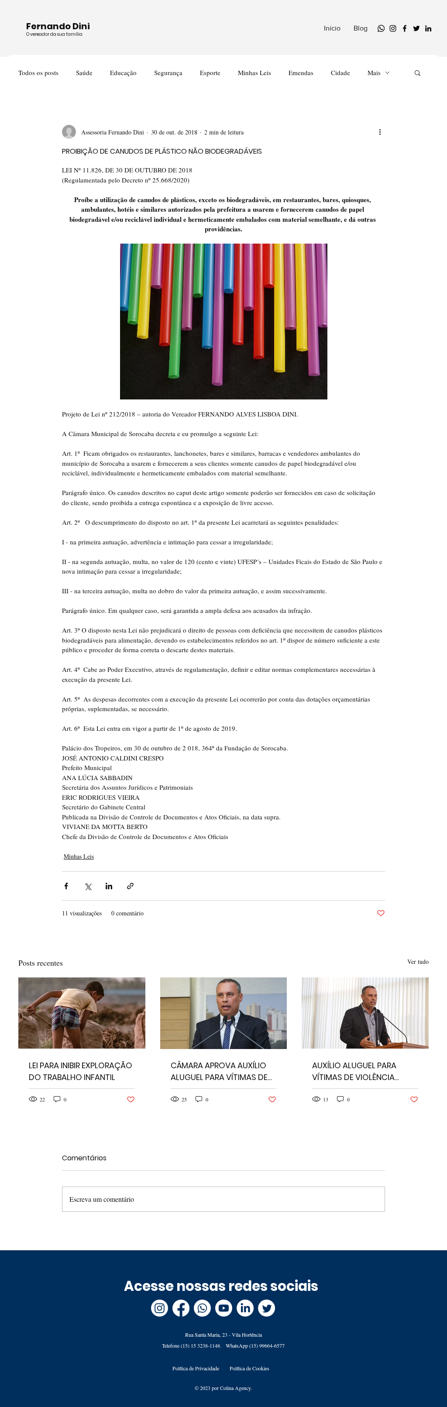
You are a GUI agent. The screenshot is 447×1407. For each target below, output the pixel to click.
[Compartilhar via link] (130, 886)
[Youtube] (223, 1308)
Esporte (210, 72)
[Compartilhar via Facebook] (66, 886)
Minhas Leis (254, 72)
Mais (374, 72)
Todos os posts (38, 72)
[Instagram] (393, 28)
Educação (123, 72)
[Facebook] (404, 28)
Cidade (340, 72)
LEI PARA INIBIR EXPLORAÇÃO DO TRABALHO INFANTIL (80, 1071)
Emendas (301, 72)
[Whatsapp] (381, 28)
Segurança (168, 72)
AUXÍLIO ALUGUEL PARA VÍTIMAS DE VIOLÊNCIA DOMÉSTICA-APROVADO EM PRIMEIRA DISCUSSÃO (364, 1071)
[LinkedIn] (428, 28)
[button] (417, 72)
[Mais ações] (380, 132)
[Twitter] (416, 28)
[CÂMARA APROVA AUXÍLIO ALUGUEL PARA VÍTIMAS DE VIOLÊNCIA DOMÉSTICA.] (223, 1013)
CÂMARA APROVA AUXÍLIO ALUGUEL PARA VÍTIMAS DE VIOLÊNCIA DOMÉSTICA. (219, 1071)
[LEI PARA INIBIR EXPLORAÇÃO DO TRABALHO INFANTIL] (81, 1013)
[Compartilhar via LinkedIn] (109, 886)
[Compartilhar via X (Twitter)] (87, 886)
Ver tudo (418, 961)
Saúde (84, 72)
